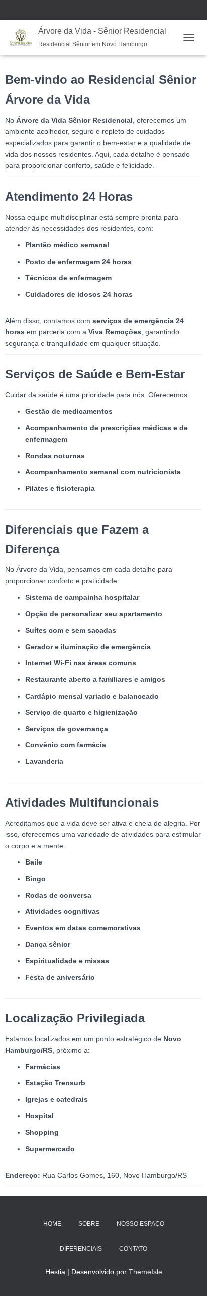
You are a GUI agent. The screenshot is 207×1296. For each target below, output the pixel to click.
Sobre (88, 1223)
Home (52, 1223)
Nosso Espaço (140, 1223)
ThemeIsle (145, 1272)
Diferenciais (81, 1248)
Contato (133, 1248)
